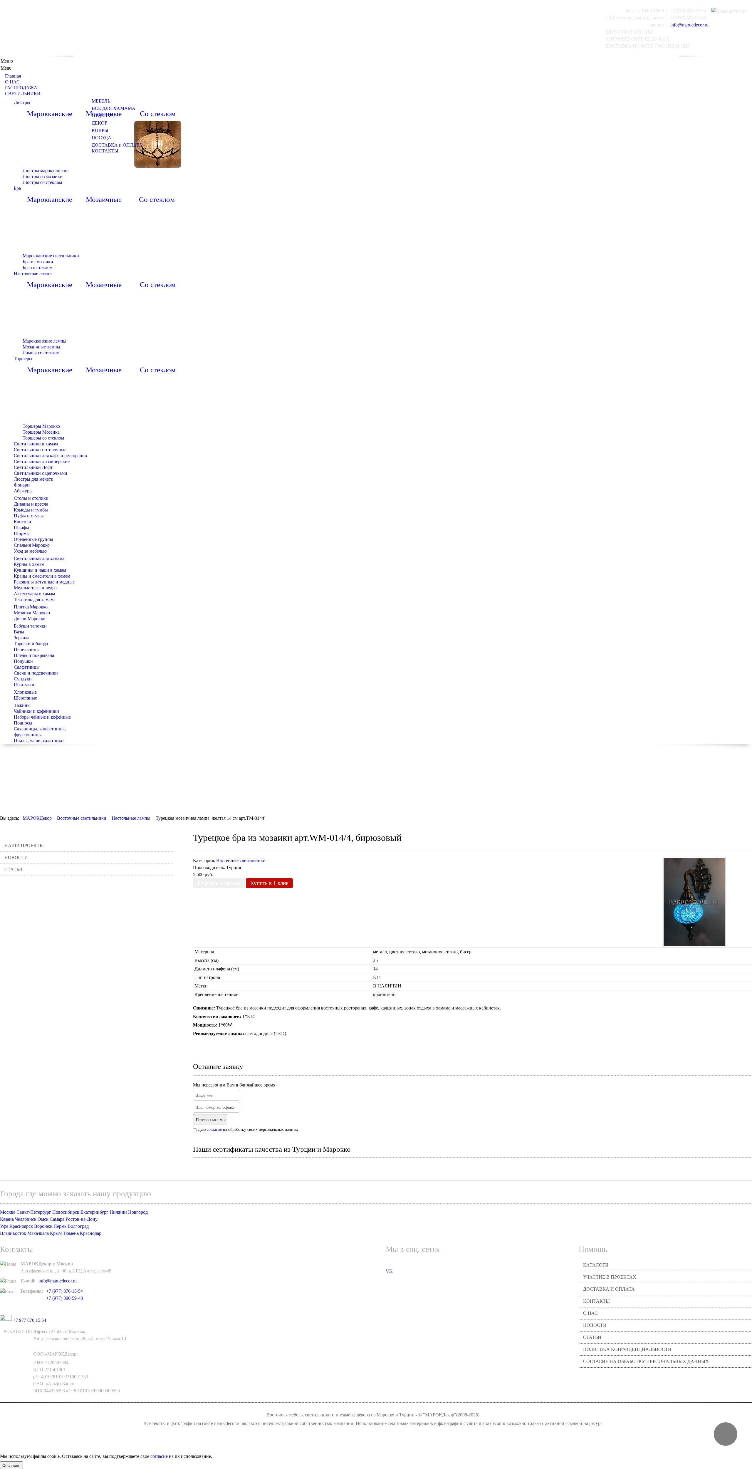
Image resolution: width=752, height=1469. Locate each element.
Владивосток (13, 1233)
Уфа (4, 1226)
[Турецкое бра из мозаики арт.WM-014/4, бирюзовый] (694, 901)
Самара (57, 1219)
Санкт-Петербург (33, 1212)
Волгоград (78, 1226)
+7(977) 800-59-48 (688, 17)
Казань (7, 1219)
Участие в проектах (609, 1277)
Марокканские (49, 114)
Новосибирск (65, 1212)
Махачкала (38, 1233)
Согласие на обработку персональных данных (646, 1361)
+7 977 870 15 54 (29, 1320)
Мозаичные (104, 199)
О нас (590, 1313)
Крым (56, 1233)
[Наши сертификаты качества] (469, 1167)
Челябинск (25, 1219)
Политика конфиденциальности (627, 1349)
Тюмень (71, 1233)
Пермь (59, 1226)
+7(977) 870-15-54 (688, 10)
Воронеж (43, 1226)
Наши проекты (24, 845)
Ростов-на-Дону (82, 1219)
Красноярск (21, 1226)
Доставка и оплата (609, 1289)
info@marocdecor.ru (689, 24)
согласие (214, 1129)
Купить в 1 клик (269, 883)
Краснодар (90, 1233)
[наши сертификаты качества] (472, 1167)
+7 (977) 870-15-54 (64, 1291)
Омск (43, 1219)
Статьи (13, 869)
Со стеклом (158, 114)
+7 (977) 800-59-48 (64, 1298)
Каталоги (596, 1264)
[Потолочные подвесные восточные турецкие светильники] (157, 143)
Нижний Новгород (129, 1212)
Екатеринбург (94, 1212)
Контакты (596, 1301)
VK (389, 1271)
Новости (16, 857)
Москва (7, 1212)
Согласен (11, 1465)
